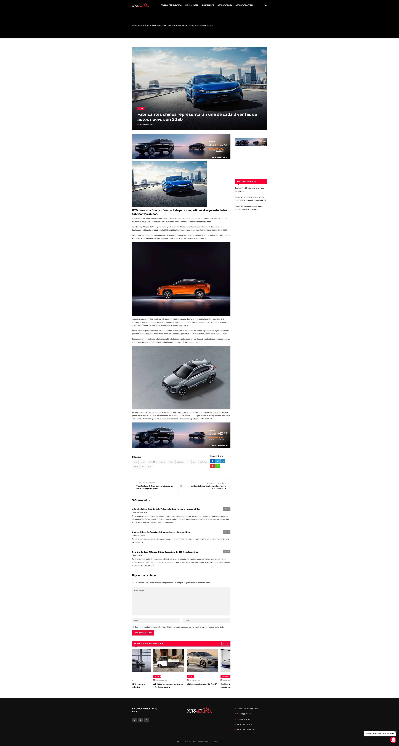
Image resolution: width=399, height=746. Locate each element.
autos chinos (152, 462)
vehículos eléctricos (203, 222)
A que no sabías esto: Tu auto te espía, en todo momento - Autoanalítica (166, 509)
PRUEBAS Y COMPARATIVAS (171, 5)
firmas (136, 467)
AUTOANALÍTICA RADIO (244, 5)
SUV (143, 467)
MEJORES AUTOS (191, 5)
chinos (171, 462)
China (185, 325)
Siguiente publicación (215, 483)
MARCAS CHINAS (207, 5)
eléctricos (180, 462)
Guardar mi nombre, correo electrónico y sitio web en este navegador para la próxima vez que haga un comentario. (179, 627)
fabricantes (203, 462)
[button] (223, 643)
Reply (227, 509)
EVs (194, 462)
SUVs (149, 467)
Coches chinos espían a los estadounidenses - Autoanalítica (161, 532)
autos (143, 462)
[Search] (266, 5)
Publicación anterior (147, 483)
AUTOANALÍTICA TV (225, 5)
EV (188, 462)
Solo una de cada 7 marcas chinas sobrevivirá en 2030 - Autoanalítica (165, 552)
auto (135, 462)
